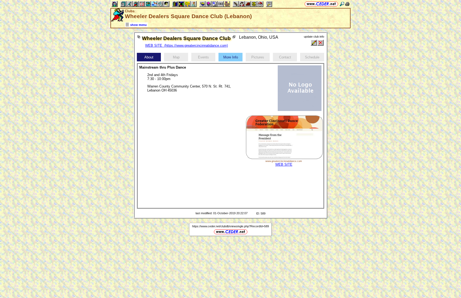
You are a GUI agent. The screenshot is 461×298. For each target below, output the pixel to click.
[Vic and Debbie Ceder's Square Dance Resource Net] (321, 4)
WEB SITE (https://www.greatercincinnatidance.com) (186, 45)
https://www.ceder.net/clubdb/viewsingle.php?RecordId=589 (230, 226)
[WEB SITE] (284, 158)
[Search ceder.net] (342, 4)
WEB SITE (283, 164)
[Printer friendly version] (347, 4)
